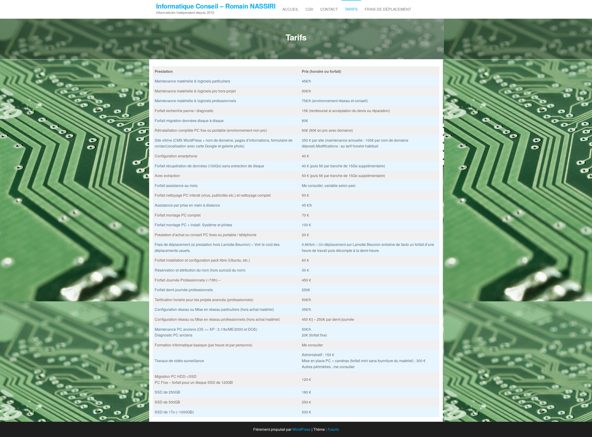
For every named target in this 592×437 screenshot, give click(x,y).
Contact (329, 9)
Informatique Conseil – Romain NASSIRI (215, 6)
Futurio (333, 429)
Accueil (290, 9)
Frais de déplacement (388, 9)
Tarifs (351, 9)
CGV (309, 9)
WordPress (301, 429)
